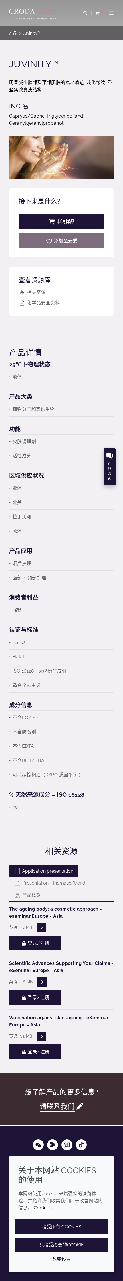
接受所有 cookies (61, 1227)
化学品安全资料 (43, 303)
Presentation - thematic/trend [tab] (53, 883)
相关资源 (36, 292)
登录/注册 (38, 943)
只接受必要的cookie (61, 1245)
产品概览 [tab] (31, 895)
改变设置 (61, 1259)
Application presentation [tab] (47, 871)
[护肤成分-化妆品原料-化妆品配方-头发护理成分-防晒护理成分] (35, 12)
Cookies (43, 1208)
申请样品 (65, 221)
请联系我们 (57, 1106)
